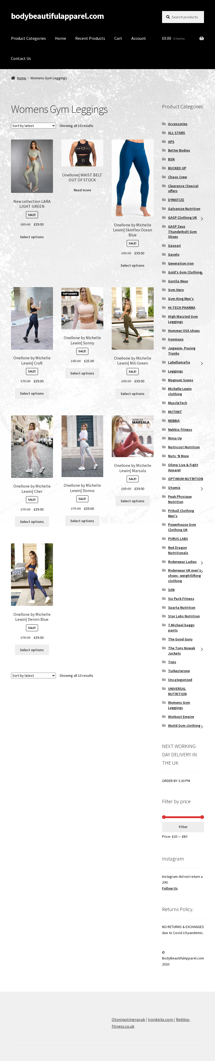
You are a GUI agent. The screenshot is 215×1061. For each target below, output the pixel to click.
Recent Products (90, 38)
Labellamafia (179, 362)
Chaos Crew (177, 177)
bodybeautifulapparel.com (57, 16)
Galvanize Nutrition (184, 208)
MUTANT (175, 411)
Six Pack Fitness (181, 598)
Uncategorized (180, 679)
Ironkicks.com (161, 1019)
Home (60, 38)
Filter (183, 826)
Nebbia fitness (180, 429)
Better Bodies (179, 150)
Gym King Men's (181, 298)
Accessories (177, 123)
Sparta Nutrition (181, 607)
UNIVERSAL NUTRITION (177, 691)
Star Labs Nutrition (184, 616)
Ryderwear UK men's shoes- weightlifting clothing (184, 575)
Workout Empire (181, 716)
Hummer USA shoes (184, 330)
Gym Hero (176, 289)
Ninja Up (175, 438)
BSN (171, 159)
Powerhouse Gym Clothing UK (182, 527)
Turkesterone (179, 670)
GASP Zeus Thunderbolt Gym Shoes (182, 231)
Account (138, 38)
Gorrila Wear (178, 281)
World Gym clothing (184, 725)
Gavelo (173, 254)
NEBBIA (174, 420)
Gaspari (174, 245)
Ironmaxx (176, 339)
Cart (118, 38)
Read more (82, 190)
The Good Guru (180, 639)
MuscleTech (177, 402)
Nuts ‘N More (178, 456)
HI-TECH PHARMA (181, 307)
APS (171, 141)
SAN (171, 589)
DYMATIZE (176, 199)
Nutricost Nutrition (184, 447)
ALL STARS (176, 132)
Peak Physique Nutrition (180, 499)
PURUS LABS (178, 538)
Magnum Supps (180, 380)
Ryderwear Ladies (182, 561)
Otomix (174, 487)
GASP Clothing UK (182, 217)
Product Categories (28, 38)
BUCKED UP (177, 168)
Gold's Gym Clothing (185, 272)
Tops (172, 662)
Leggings (175, 371)
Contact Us (21, 58)
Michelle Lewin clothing (180, 391)
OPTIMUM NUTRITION (185, 478)
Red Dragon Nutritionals (178, 550)
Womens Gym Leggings (179, 705)
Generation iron (181, 263)
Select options (32, 236)
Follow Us (170, 888)
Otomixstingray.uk (128, 1019)
